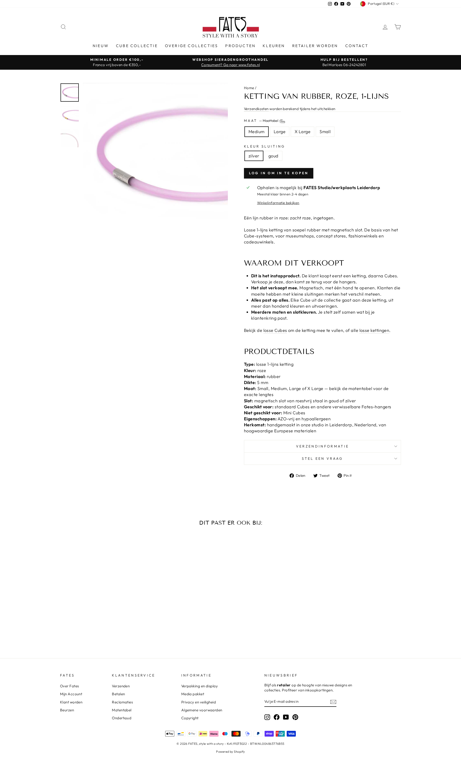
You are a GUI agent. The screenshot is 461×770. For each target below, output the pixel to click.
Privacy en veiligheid (198, 702)
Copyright (190, 718)
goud (273, 156)
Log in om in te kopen (278, 173)
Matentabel (122, 710)
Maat (261, 121)
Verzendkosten (256, 108)
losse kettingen (374, 330)
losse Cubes (275, 330)
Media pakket (192, 694)
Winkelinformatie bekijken (278, 203)
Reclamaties (122, 702)
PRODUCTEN (240, 45)
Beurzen (67, 710)
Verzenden (121, 686)
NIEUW (101, 45)
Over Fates (69, 686)
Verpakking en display (199, 686)
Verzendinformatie (322, 446)
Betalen (118, 694)
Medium (257, 131)
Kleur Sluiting (264, 146)
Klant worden (71, 702)
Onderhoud (121, 718)
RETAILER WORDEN (315, 45)
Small (325, 131)
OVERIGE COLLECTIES (191, 45)
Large (279, 131)
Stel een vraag (322, 458)
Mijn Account (71, 694)
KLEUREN (274, 45)
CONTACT (356, 45)
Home (249, 88)
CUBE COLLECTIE (137, 45)
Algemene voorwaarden (201, 710)
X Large (302, 131)
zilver (254, 156)
